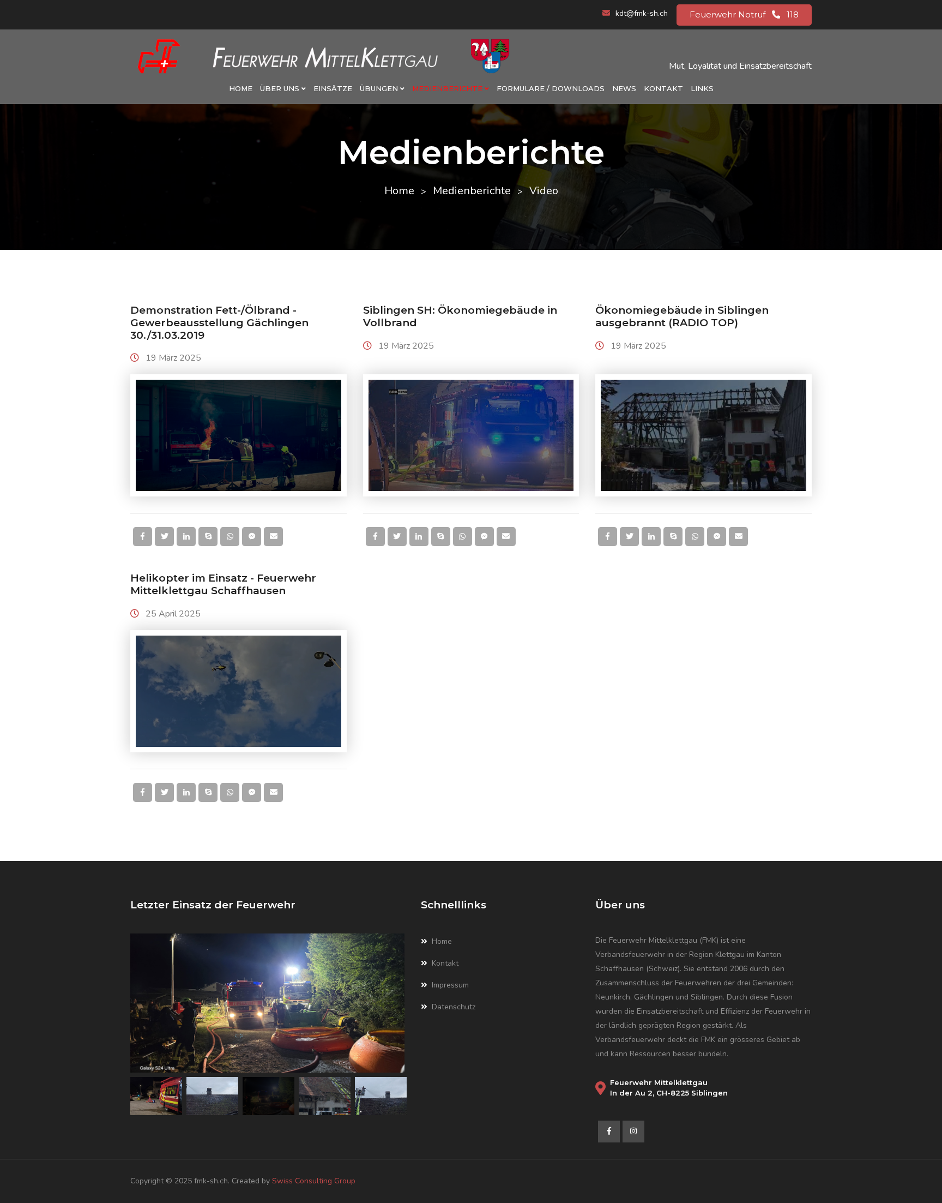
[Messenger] (251, 536)
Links (702, 88)
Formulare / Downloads (551, 88)
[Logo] (324, 56)
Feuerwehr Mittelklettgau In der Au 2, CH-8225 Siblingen (669, 1088)
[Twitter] (164, 536)
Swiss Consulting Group (313, 1181)
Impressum (450, 985)
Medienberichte (448, 88)
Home (240, 88)
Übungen (380, 88)
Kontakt (663, 88)
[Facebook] (142, 536)
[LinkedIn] (186, 536)
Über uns (280, 88)
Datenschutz (453, 1007)
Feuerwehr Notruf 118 (744, 14)
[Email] (273, 536)
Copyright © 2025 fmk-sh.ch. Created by (201, 1181)
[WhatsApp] (229, 536)
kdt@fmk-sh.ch (641, 13)
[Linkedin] (633, 1131)
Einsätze (332, 88)
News (624, 88)
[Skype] (208, 536)
